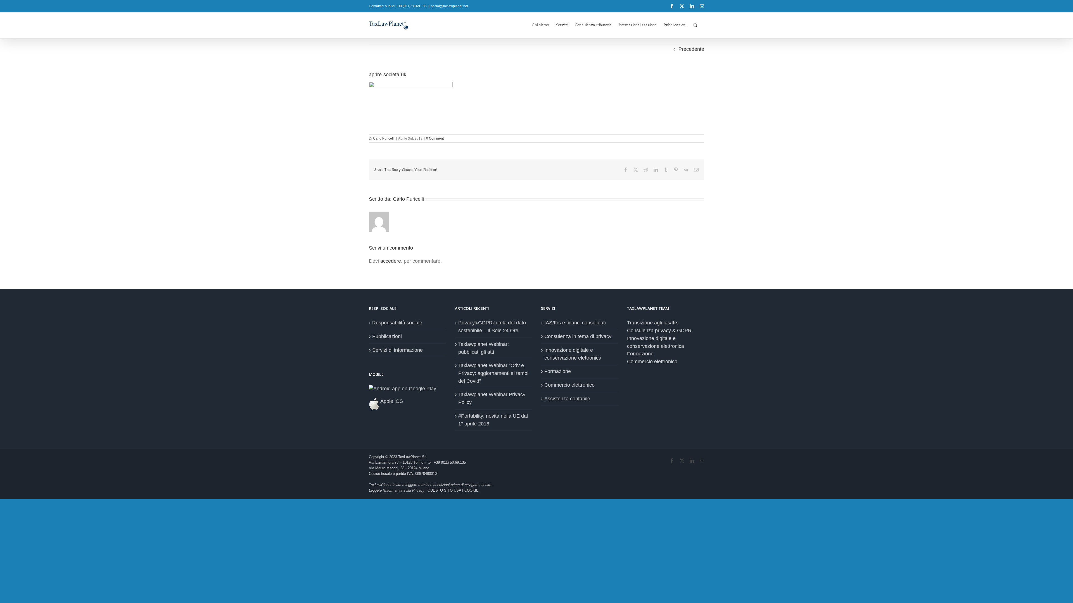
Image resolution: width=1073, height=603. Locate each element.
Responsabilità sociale (397, 323)
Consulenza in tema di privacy (577, 336)
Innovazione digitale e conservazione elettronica (572, 354)
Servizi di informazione (397, 350)
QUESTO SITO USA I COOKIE (453, 490)
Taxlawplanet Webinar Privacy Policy (491, 398)
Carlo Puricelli (384, 138)
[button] (695, 25)
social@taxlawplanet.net (449, 6)
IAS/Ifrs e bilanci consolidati (575, 323)
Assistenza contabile (567, 398)
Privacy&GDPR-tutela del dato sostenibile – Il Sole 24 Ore (492, 326)
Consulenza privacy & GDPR (659, 330)
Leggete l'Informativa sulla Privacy (396, 490)
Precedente (691, 49)
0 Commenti (435, 138)
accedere (390, 261)
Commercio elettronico (569, 385)
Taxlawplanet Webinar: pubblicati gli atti (483, 348)
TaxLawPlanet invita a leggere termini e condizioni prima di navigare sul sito (430, 485)
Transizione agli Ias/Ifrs (652, 323)
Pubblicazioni (387, 336)
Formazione (557, 371)
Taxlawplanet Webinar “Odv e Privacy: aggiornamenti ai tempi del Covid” (493, 373)
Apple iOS (391, 401)
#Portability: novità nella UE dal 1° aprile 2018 (493, 420)
